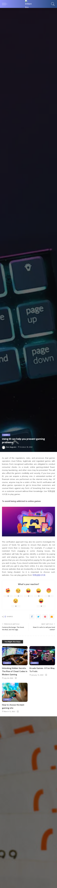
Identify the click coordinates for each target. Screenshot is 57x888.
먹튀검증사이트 (38, 575)
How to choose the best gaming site (13, 706)
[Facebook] (31, 616)
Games (6, 435)
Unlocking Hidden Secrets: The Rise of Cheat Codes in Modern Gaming (14, 671)
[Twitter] (38, 616)
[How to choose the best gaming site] (15, 692)
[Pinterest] (45, 616)
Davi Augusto (11, 447)
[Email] (51, 616)
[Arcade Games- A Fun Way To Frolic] (42, 655)
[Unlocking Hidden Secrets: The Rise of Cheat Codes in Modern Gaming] (15, 655)
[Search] (52, 4)
